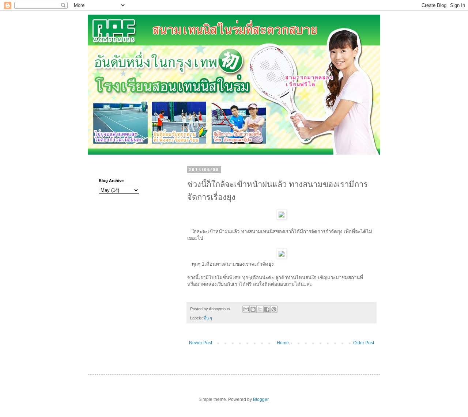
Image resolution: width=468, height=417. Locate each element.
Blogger (260, 399)
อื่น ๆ (208, 318)
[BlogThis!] (253, 309)
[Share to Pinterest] (274, 309)
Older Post (363, 342)
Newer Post (200, 342)
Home (283, 342)
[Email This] (246, 309)
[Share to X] (260, 309)
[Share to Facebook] (267, 309)
